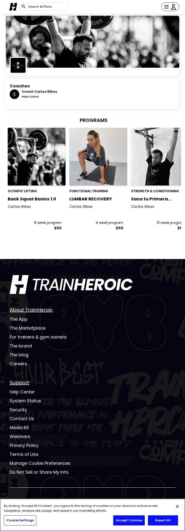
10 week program (171, 222)
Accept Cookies (129, 520)
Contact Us (22, 419)
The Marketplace (28, 328)
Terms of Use (24, 454)
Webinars (20, 436)
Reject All (163, 520)
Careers (18, 364)
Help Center (22, 392)
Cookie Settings (20, 520)
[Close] (177, 506)
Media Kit (19, 428)
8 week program (48, 222)
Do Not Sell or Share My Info (39, 472)
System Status (25, 401)
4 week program (109, 222)
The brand (21, 346)
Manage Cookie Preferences (40, 463)
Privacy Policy (24, 445)
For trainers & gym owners (38, 337)
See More (49, 176)
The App (18, 319)
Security (18, 410)
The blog (19, 355)
